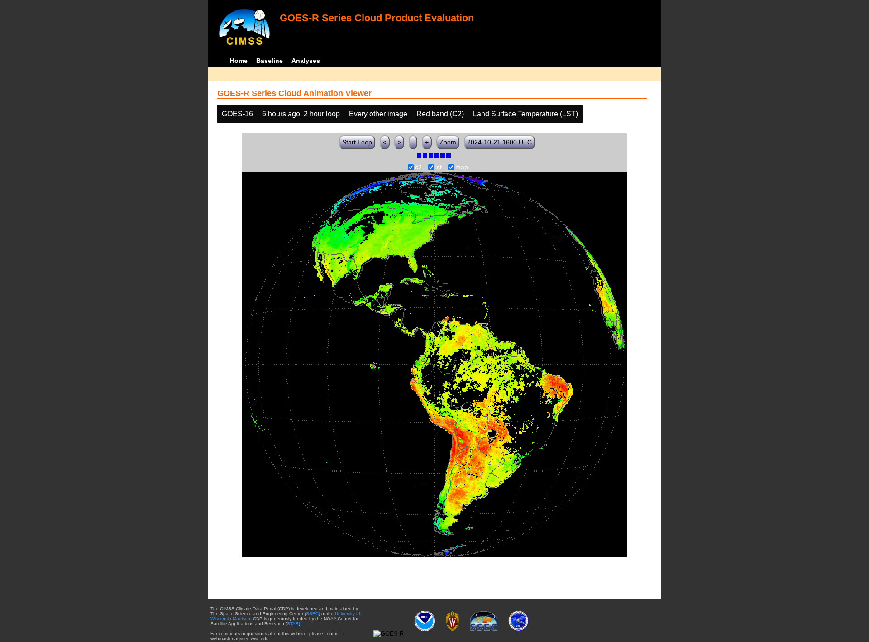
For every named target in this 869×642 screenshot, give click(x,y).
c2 (418, 167)
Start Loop (357, 142)
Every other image (378, 114)
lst (438, 167)
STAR (293, 623)
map (461, 167)
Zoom (447, 142)
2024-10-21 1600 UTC (499, 142)
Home (239, 60)
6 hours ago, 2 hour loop (301, 114)
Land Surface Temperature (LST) (525, 114)
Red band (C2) (440, 114)
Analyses (305, 60)
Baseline (269, 60)
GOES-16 (237, 114)
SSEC (312, 613)
